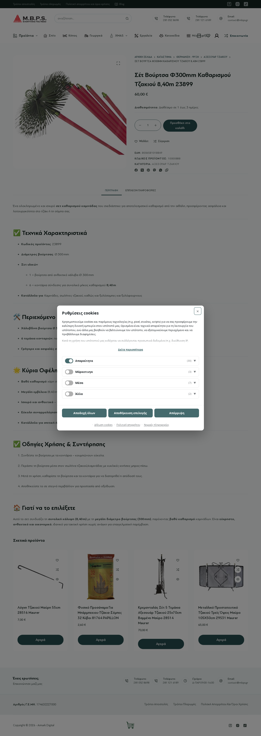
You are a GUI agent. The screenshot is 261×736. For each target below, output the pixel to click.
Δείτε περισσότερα (130, 349)
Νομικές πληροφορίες (156, 425)
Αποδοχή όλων (84, 413)
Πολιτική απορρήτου (128, 425)
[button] (130, 360)
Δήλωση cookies (103, 425)
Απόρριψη (176, 413)
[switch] (69, 371)
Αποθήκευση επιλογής (130, 413)
